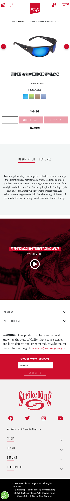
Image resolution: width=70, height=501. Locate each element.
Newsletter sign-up (35, 359)
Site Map (21, 489)
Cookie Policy (23, 496)
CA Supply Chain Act (30, 493)
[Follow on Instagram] (43, 418)
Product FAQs (12, 321)
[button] (3, 5)
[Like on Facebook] (10, 418)
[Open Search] (11, 5)
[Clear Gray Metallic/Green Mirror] (31, 96)
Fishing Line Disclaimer (43, 496)
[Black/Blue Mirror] (25, 96)
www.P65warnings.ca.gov (49, 348)
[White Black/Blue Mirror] (43, 96)
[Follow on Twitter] (27, 418)
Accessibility (48, 489)
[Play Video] (35, 264)
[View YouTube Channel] (59, 418)
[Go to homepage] (35, 8)
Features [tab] (45, 159)
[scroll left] (3, 46)
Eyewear (21, 21)
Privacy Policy (48, 493)
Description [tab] (26, 159)
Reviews (9, 312)
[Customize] (5, 495)
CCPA (16, 493)
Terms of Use (34, 489)
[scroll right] (66, 46)
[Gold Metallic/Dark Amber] (37, 96)
